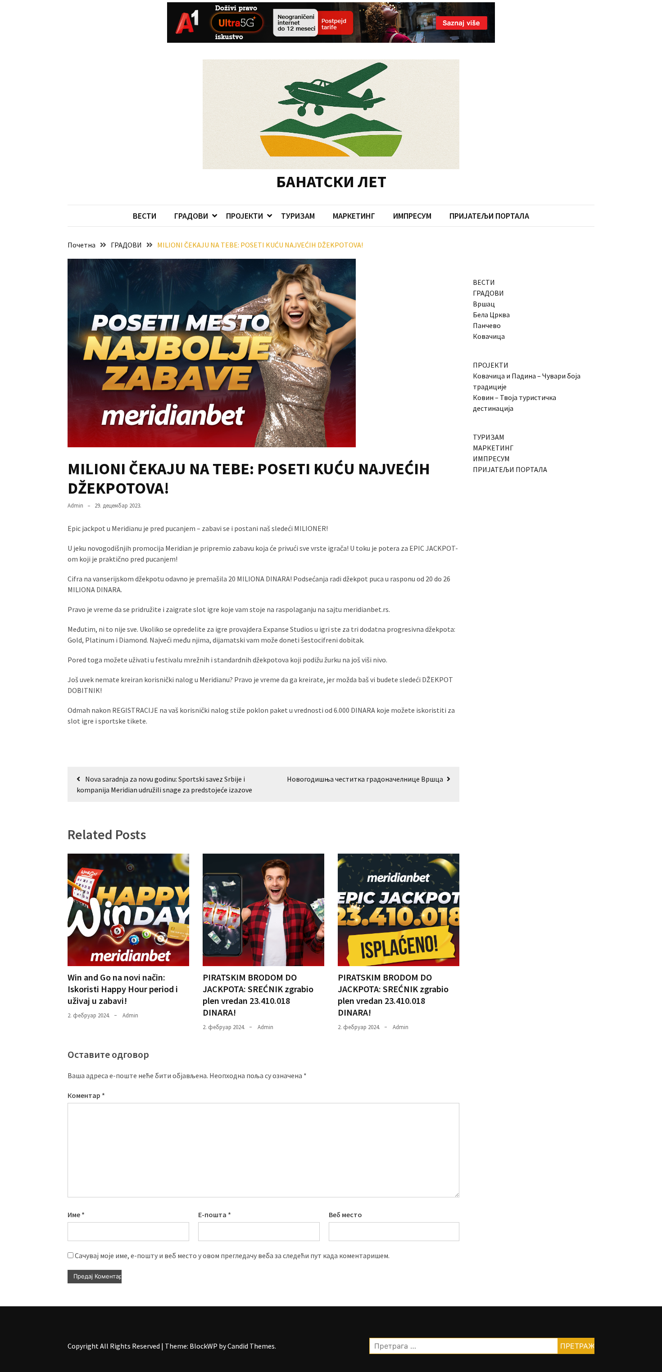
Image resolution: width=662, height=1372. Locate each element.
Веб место (345, 1214)
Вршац (484, 303)
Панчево (487, 325)
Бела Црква (491, 314)
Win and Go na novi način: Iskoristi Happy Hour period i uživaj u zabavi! (123, 989)
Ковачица (489, 336)
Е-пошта (214, 1214)
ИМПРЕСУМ (412, 216)
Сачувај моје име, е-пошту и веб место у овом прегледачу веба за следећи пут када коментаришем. (232, 1255)
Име (76, 1214)
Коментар (86, 1095)
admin (75, 505)
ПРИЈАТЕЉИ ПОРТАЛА (489, 216)
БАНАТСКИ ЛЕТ (331, 181)
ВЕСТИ (144, 216)
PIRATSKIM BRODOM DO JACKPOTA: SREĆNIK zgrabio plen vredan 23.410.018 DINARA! (258, 995)
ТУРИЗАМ (298, 216)
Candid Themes (251, 1345)
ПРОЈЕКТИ (244, 216)
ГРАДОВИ (191, 216)
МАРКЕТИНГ (354, 216)
